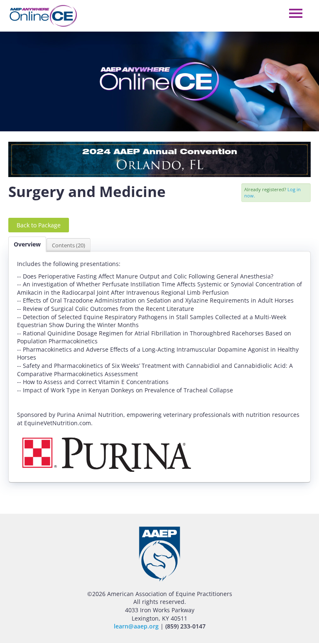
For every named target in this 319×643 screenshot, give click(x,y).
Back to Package (39, 225)
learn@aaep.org (136, 626)
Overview (27, 244)
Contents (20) (68, 245)
